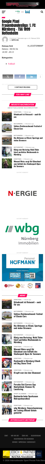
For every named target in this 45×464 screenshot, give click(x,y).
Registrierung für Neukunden (24, 439)
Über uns (25, 435)
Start (6, 435)
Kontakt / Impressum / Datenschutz (23, 442)
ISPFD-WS (15, 40)
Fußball (11, 63)
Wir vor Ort (15, 435)
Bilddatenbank (36, 435)
